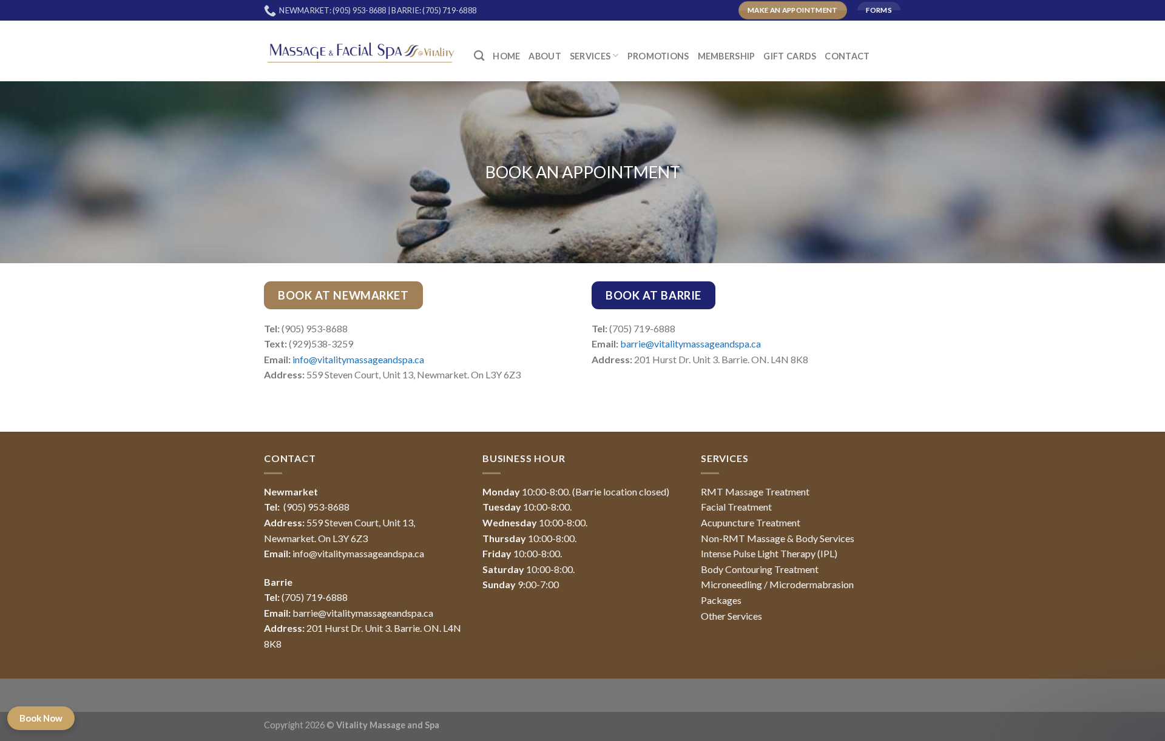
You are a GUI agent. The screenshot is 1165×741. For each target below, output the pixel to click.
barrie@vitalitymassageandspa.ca (690, 343)
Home (506, 56)
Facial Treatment (736, 506)
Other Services (731, 616)
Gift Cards (789, 56)
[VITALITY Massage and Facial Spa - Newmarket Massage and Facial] (360, 50)
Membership (726, 56)
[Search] (479, 56)
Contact (847, 56)
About (544, 56)
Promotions (658, 56)
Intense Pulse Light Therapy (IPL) (769, 553)
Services (590, 56)
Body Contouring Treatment (760, 569)
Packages (721, 600)
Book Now (40, 717)
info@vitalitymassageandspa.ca (358, 359)
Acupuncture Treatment (750, 522)
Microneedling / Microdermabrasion (777, 584)
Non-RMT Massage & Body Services (777, 538)
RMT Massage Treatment (755, 491)
